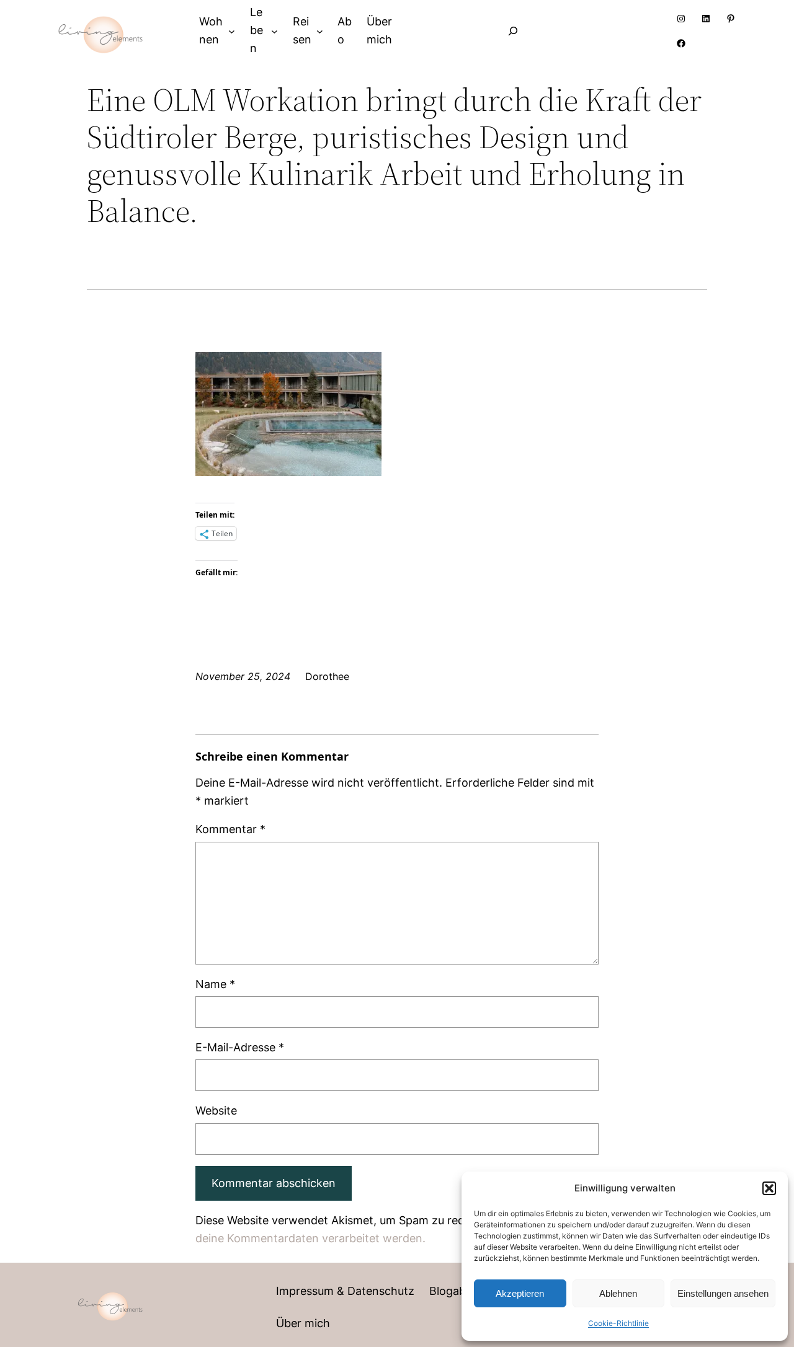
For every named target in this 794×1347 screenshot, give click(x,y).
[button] (769, 1188)
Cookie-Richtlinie (618, 1323)
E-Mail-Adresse (239, 1047)
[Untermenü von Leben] (274, 30)
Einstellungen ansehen (723, 1293)
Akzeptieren (520, 1293)
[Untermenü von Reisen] (319, 30)
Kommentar (230, 829)
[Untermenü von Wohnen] (231, 30)
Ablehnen (618, 1293)
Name (215, 984)
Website (216, 1110)
